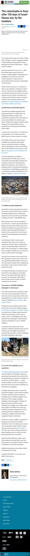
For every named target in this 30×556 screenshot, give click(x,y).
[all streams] (28, 554)
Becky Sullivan (10, 24)
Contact (5, 500)
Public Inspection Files (8, 503)
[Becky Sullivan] (5, 474)
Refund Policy (6, 520)
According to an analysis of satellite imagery (15, 310)
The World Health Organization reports (13, 372)
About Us (5, 513)
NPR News (9, 460)
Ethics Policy (6, 523)
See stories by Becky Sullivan (18, 480)
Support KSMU (6, 506)
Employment (6, 517)
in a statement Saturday (18, 173)
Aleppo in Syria (6, 302)
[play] (2, 554)
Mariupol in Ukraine (18, 300)
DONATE (24, 2)
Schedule (5, 510)
